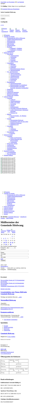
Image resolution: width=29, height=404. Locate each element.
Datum (2, 252)
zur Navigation (11, 2)
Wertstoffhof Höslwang (8, 300)
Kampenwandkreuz (7, 312)
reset (2, 259)
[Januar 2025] (3, 232)
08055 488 (3, 349)
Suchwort (3, 249)
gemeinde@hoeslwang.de (7, 352)
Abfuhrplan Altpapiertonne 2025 (12, 286)
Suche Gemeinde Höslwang (8, 12)
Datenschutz (7, 330)
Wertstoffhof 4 (4, 266)
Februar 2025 (9, 230)
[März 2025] (13, 232)
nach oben (7, 289)
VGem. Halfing (11, 336)
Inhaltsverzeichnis (8, 327)
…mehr (20, 297)
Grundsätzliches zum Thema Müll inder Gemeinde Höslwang (14, 293)
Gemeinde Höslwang (7, 333)
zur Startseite (20, 2)
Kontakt (6, 326)
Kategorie (3, 247)
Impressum (6, 328)
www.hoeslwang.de (6, 353)
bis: (1, 255)
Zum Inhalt (3, 2)
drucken (3, 289)
